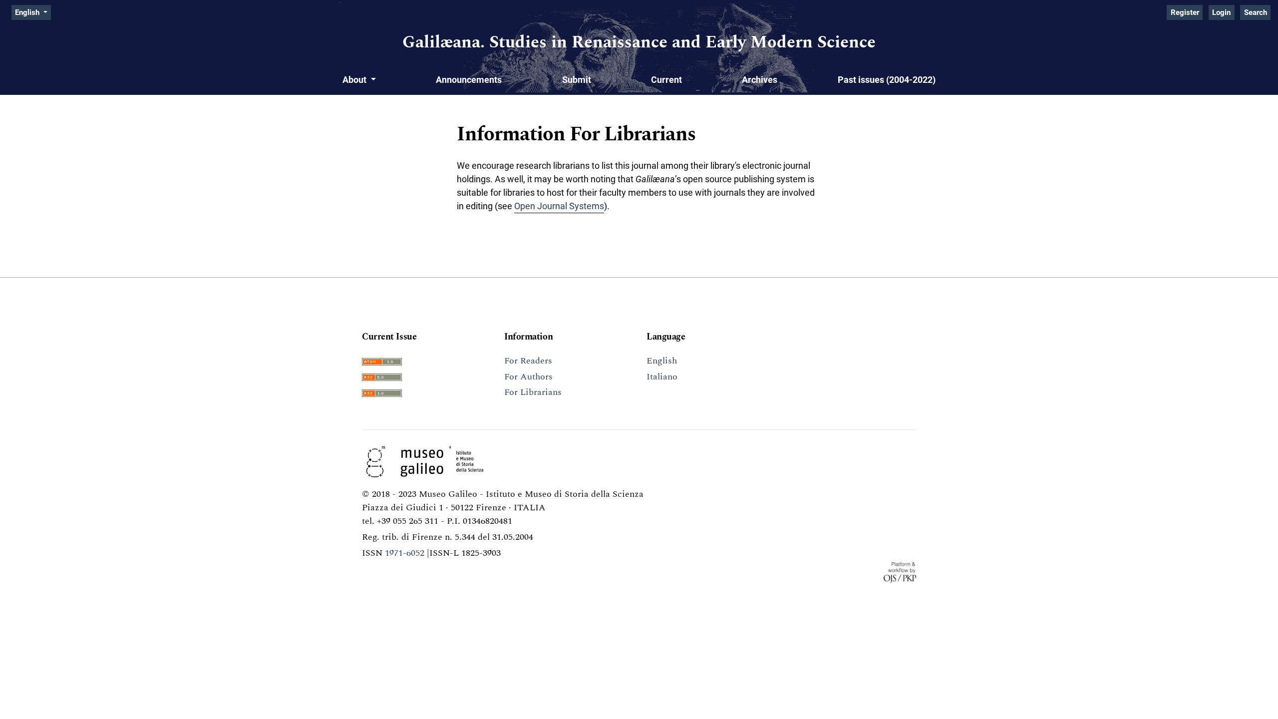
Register (1185, 12)
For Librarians (533, 392)
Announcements (469, 79)
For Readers (528, 360)
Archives (759, 79)
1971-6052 (404, 553)
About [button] (355, 79)
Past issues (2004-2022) (887, 79)
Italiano (661, 376)
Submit (576, 79)
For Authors (528, 376)
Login (1221, 12)
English (661, 360)
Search (1255, 12)
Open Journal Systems (559, 206)
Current (666, 79)
